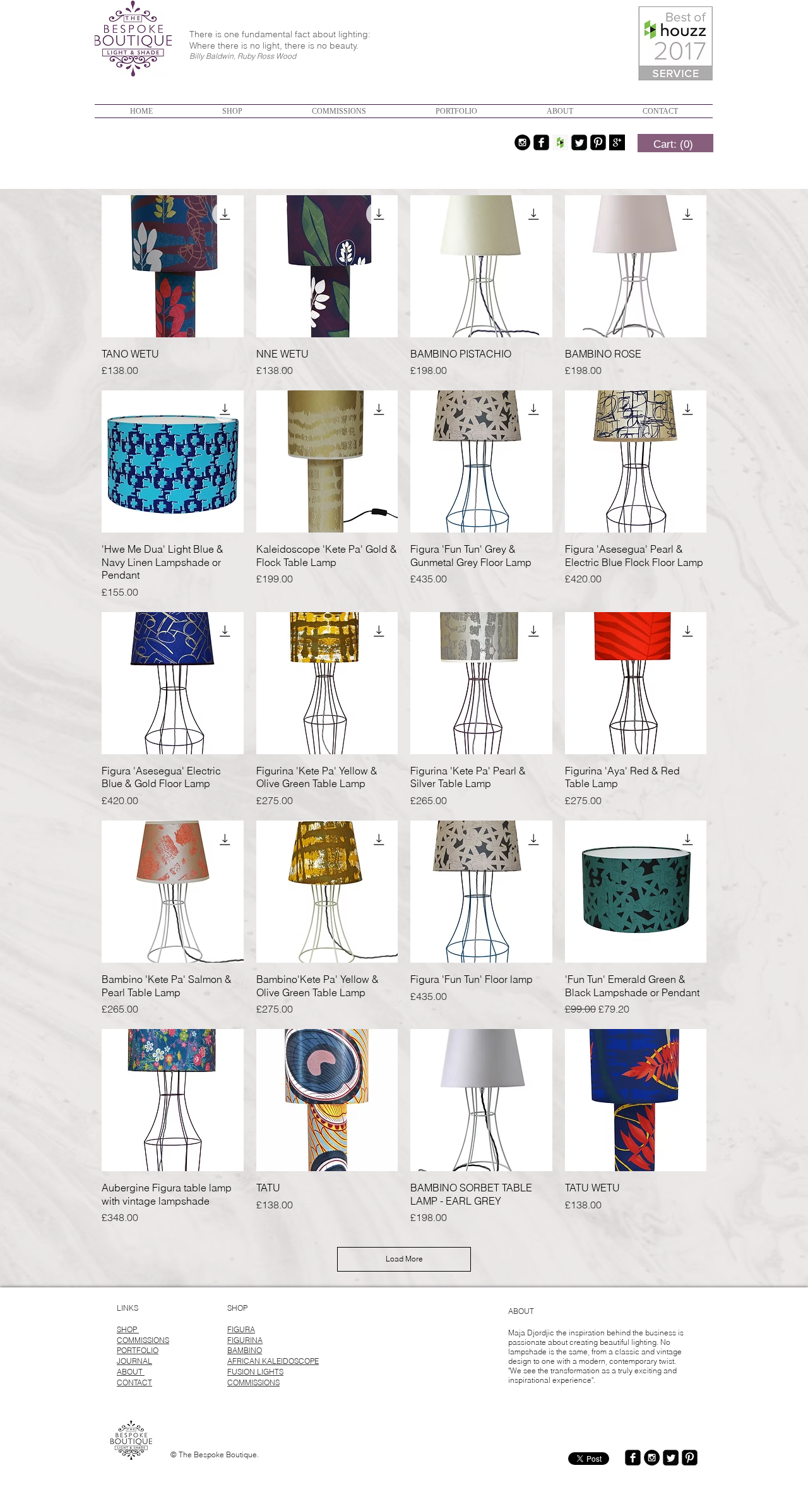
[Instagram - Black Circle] (522, 142)
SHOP (128, 1329)
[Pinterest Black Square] (598, 142)
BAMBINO (244, 1350)
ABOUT (131, 1371)
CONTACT (134, 1382)
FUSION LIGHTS (255, 1371)
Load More (404, 1258)
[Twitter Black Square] (579, 142)
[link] (673, 144)
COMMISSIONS (143, 1340)
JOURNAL (134, 1361)
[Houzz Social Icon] (560, 142)
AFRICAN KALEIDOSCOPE (273, 1361)
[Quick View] (173, 266)
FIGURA (241, 1329)
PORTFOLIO (137, 1350)
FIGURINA (245, 1340)
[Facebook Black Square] (541, 142)
